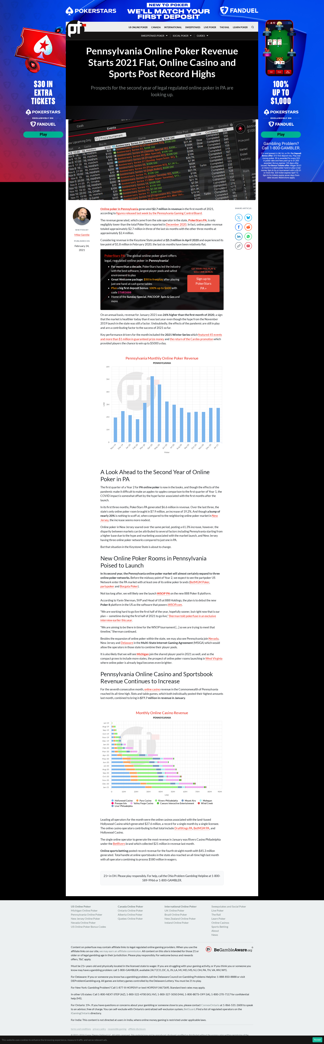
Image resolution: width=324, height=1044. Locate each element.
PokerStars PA (114, 256)
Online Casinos (220, 922)
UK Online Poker (174, 910)
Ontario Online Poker (130, 910)
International (173, 27)
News (214, 934)
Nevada (214, 638)
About (215, 930)
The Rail (224, 27)
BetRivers (119, 843)
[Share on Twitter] (238, 217)
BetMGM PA (201, 828)
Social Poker (180, 35)
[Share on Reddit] (248, 227)
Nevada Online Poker (83, 922)
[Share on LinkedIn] (238, 236)
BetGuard (189, 1009)
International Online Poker (181, 906)
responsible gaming (117, 1029)
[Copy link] (238, 246)
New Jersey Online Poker (85, 918)
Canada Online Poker (130, 906)
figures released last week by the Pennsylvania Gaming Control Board (159, 213)
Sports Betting (219, 926)
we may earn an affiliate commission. (120, 951)
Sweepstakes (192, 27)
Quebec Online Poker (130, 918)
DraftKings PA (183, 828)
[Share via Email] (248, 246)
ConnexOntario (210, 1005)
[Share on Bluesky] (248, 217)
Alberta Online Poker (130, 914)
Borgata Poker (129, 586)
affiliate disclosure (137, 1029)
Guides (201, 35)
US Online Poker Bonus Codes (88, 926)
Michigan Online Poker (84, 910)
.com (175, 604)
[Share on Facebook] (238, 227)
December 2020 (176, 224)
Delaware (127, 643)
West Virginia (214, 658)
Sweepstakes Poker (152, 35)
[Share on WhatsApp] (248, 236)
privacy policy (99, 1029)
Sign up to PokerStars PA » (203, 283)
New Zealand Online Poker (180, 918)
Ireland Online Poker (177, 922)
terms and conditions (81, 1029)
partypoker (107, 586)
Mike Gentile (81, 234)
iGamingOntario (80, 1013)
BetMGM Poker (199, 582)
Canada (156, 27)
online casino (152, 689)
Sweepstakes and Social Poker (228, 906)
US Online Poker (138, 27)
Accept (317, 1039)
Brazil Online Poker (176, 914)
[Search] (253, 27)
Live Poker (210, 27)
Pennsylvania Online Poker (86, 914)
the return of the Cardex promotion (191, 339)
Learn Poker (240, 27)
